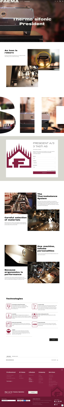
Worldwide (40, 376)
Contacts (31, 381)
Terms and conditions (52, 381)
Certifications (41, 378)
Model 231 (50, 379)
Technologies (9, 381)
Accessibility (51, 385)
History (40, 375)
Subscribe (33, 392)
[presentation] (32, 203)
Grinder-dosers (9, 376)
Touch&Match (21, 378)
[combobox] (44, 158)
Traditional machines (10, 375)
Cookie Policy (51, 376)
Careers (40, 381)
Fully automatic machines (11, 378)
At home (21, 1)
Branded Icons (31, 375)
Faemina (20, 375)
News (30, 378)
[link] (57, 1)
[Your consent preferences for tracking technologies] (62, 405)
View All (53, 339)
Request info (44, 172)
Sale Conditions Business (53, 384)
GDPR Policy (51, 375)
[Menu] (62, 1)
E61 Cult (20, 376)
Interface (34, 160)
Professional (27, 1)
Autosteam (35, 165)
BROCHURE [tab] (9, 356)
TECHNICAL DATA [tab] (15, 356)
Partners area (41, 382)
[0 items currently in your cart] (60, 1)
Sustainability (41, 379)
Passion (30, 379)
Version (34, 156)
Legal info (50, 378)
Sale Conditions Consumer (53, 382)
